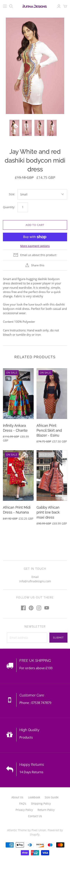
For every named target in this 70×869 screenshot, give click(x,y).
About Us (17, 797)
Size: (12, 194)
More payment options (35, 246)
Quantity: (9, 207)
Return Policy (46, 810)
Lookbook (34, 797)
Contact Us (35, 816)
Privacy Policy (24, 810)
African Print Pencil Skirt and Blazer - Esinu (49, 430)
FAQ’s (22, 803)
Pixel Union (39, 830)
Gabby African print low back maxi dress (48, 512)
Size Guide (52, 797)
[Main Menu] (5, 6)
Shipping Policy (41, 803)
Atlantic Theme (17, 830)
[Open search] (11, 6)
